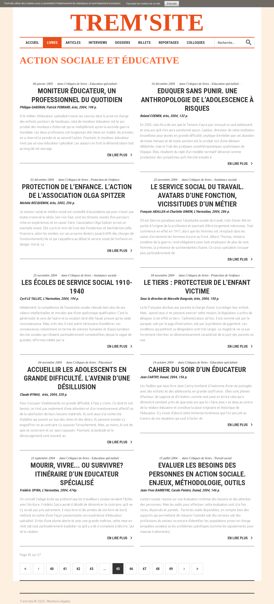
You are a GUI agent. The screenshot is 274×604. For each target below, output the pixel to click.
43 (91, 569)
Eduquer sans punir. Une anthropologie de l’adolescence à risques (197, 99)
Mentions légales (58, 601)
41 (65, 569)
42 (78, 569)
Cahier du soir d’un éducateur (197, 370)
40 (52, 569)
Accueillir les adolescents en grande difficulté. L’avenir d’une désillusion (77, 378)
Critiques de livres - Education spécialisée (90, 83)
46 (131, 569)
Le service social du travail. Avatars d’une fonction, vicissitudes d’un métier (197, 195)
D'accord (172, 3)
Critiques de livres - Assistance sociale (213, 179)
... (104, 569)
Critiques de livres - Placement (92, 362)
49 (171, 569)
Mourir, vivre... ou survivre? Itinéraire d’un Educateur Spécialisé (76, 474)
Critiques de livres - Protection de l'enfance (92, 179)
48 (157, 569)
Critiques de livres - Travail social (210, 458)
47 (144, 569)
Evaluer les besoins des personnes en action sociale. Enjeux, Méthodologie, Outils (197, 474)
